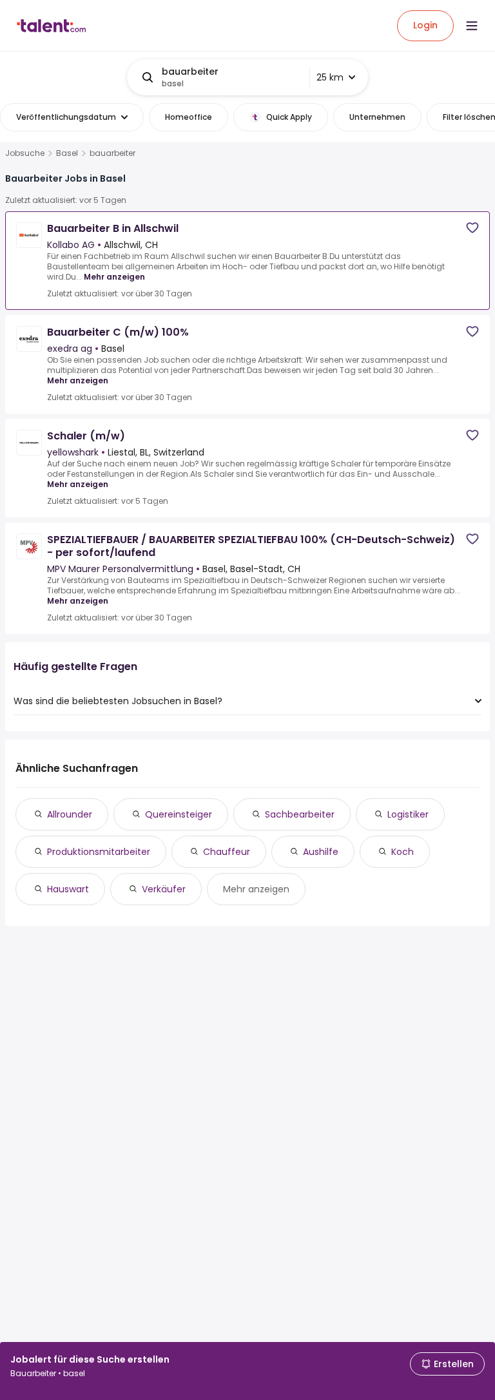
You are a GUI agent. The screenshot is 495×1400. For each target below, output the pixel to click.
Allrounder (69, 814)
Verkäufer (164, 889)
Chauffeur (226, 851)
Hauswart (68, 889)
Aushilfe (320, 851)
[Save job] (472, 227)
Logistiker (408, 814)
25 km (330, 77)
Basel (67, 153)
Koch (402, 851)
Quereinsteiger (178, 814)
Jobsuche (24, 153)
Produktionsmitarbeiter (98, 851)
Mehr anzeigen (114, 276)
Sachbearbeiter (300, 814)
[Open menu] (472, 26)
